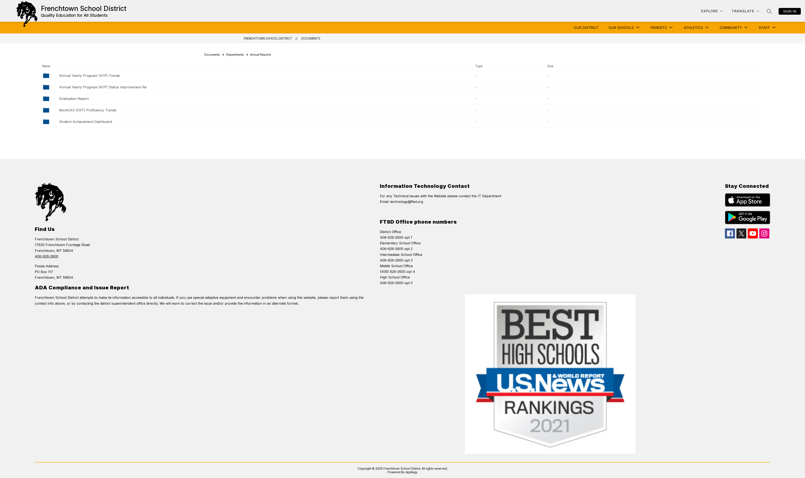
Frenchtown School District (268, 38)
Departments (235, 54)
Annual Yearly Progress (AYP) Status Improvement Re (103, 87)
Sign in (789, 11)
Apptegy (412, 472)
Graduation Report (74, 99)
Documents (310, 38)
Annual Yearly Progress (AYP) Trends (89, 75)
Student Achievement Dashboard (85, 122)
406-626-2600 (46, 256)
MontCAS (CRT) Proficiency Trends (87, 110)
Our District (586, 28)
